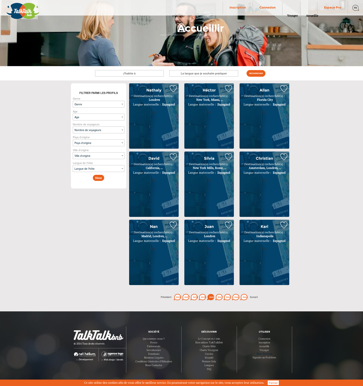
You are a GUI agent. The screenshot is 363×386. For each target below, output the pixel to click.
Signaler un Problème (264, 357)
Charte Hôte (209, 346)
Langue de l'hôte (83, 163)
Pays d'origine (81, 137)
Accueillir (264, 346)
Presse (153, 342)
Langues (209, 365)
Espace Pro (332, 7)
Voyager (264, 350)
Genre (76, 98)
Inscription (238, 7)
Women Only (209, 361)
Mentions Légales (154, 357)
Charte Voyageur (209, 350)
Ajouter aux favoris (173, 88)
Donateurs (154, 354)
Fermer (273, 383)
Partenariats (153, 346)
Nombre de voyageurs (86, 124)
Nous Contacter (153, 365)
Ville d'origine (81, 150)
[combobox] (98, 104)
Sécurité (209, 357)
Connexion (267, 7)
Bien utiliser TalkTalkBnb (209, 342)
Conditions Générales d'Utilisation (153, 361)
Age (75, 111)
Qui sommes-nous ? (154, 338)
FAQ (209, 369)
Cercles (209, 354)
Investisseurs (154, 350)
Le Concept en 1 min (209, 338)
